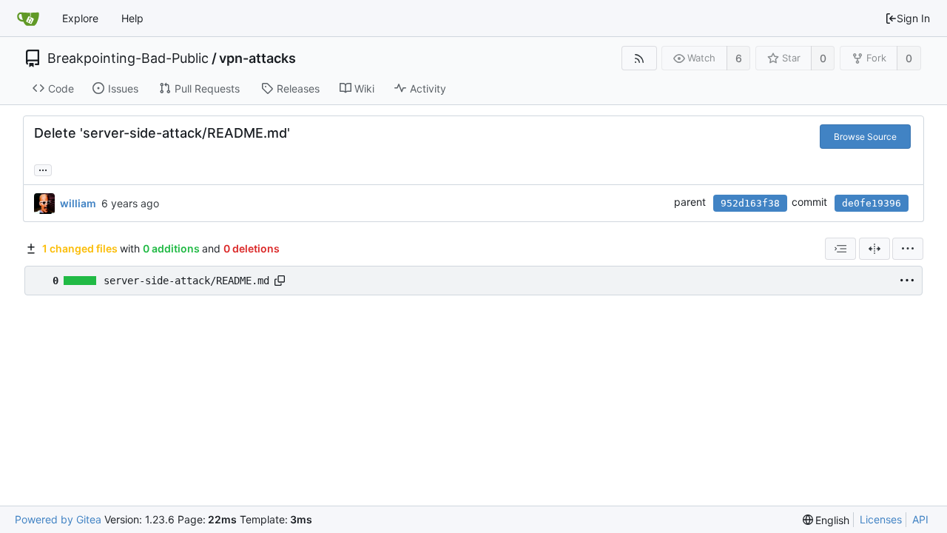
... (42, 168)
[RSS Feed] (638, 58)
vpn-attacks (257, 58)
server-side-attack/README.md (186, 280)
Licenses (881, 519)
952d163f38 (750, 203)
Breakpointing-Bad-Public (128, 58)
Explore (80, 18)
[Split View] (874, 249)
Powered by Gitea (58, 519)
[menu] (907, 249)
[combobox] (840, 249)
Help (132, 18)
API (920, 519)
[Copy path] (279, 280)
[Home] (28, 18)
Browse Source (865, 136)
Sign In (913, 18)
